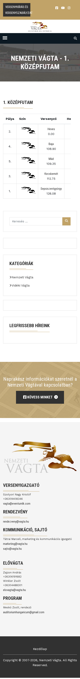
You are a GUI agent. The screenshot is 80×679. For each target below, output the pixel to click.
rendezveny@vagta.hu (16, 521)
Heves (51, 129)
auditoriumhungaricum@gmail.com (23, 612)
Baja (51, 144)
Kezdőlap (40, 649)
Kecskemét (51, 174)
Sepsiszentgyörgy (51, 189)
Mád (51, 159)
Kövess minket (39, 397)
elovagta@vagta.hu (14, 590)
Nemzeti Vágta (22, 277)
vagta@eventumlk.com (16, 503)
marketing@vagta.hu (15, 544)
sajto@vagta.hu (12, 549)
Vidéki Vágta (20, 285)
